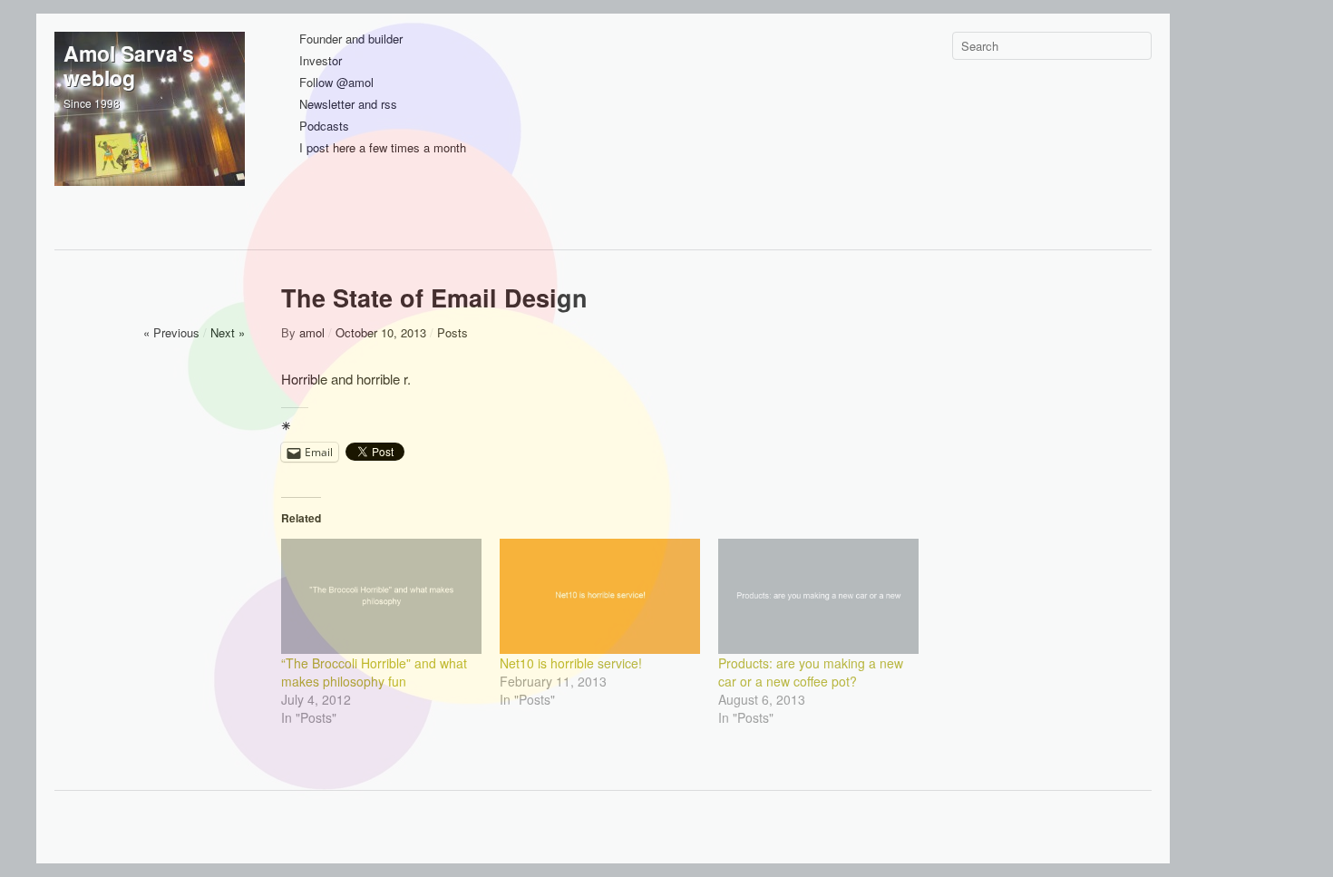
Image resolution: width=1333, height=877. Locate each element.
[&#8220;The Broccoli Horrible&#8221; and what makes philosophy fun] (381, 596)
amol (312, 332)
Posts (452, 332)
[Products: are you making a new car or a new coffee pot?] (818, 596)
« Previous (171, 332)
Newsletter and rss (348, 104)
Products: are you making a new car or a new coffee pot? (810, 672)
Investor (320, 61)
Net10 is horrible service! (571, 663)
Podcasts (324, 126)
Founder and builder (351, 39)
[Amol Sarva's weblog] (149, 127)
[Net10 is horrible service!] (600, 596)
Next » (227, 332)
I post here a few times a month (382, 148)
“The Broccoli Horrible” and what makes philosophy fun (374, 672)
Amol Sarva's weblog (128, 65)
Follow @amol (336, 83)
